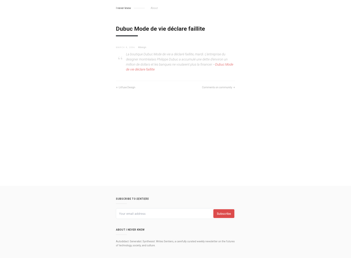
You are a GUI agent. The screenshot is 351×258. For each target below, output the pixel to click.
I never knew (123, 8)
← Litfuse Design (125, 87)
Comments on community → (218, 87)
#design (142, 47)
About (154, 8)
